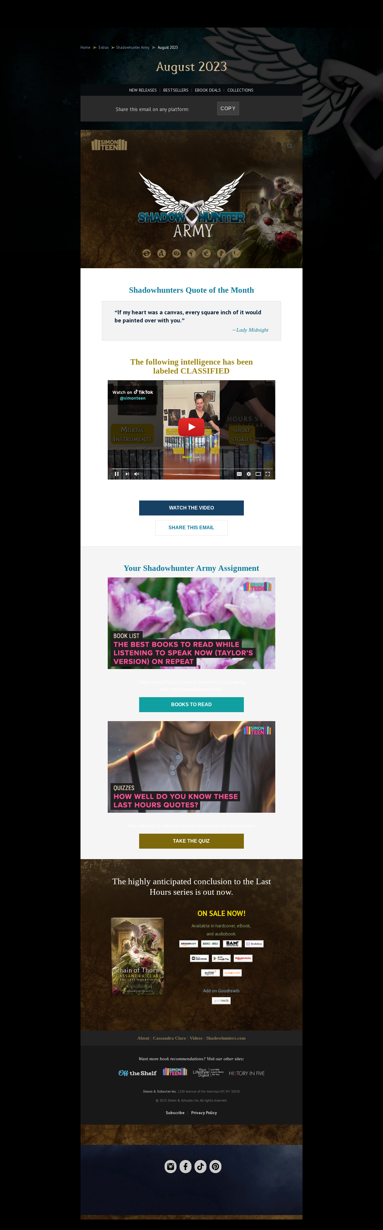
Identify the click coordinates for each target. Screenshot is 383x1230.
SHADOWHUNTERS (174, 11)
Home (85, 47)
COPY (228, 108)
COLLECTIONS (240, 90)
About (143, 1038)
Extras (104, 47)
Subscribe (175, 1112)
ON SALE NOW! (221, 913)
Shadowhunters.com (226, 1038)
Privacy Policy (204, 1112)
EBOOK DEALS (208, 90)
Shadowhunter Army (132, 47)
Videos (196, 1038)
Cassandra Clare (169, 1038)
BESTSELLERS (176, 90)
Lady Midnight (252, 330)
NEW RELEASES (143, 90)
